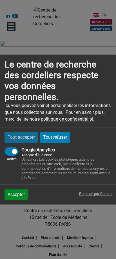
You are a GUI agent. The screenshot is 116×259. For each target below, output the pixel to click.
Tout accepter (21, 137)
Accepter (16, 194)
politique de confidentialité (67, 119)
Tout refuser (55, 137)
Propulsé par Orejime (95, 193)
